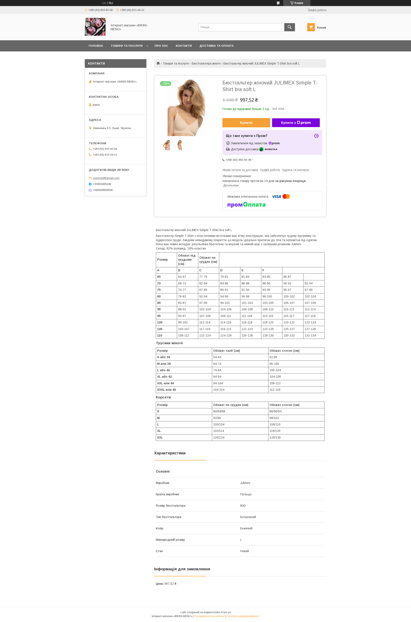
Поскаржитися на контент (209, 616)
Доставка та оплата (217, 45)
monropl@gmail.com (106, 178)
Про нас (161, 45)
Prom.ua (226, 612)
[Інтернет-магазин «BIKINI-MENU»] (95, 34)
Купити (246, 123)
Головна (96, 45)
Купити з (288, 123)
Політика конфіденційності (243, 616)
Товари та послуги (127, 45)
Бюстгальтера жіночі (206, 63)
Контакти (184, 45)
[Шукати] (289, 27)
